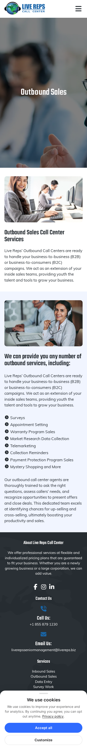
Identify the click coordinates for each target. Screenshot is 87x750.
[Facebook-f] (35, 587)
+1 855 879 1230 (44, 624)
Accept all (43, 728)
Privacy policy (53, 716)
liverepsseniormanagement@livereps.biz (43, 649)
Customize (43, 740)
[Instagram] (43, 587)
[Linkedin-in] (52, 587)
